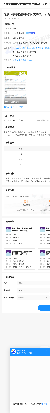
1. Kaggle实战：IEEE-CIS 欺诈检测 (28, 48)
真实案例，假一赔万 (15, 107)
